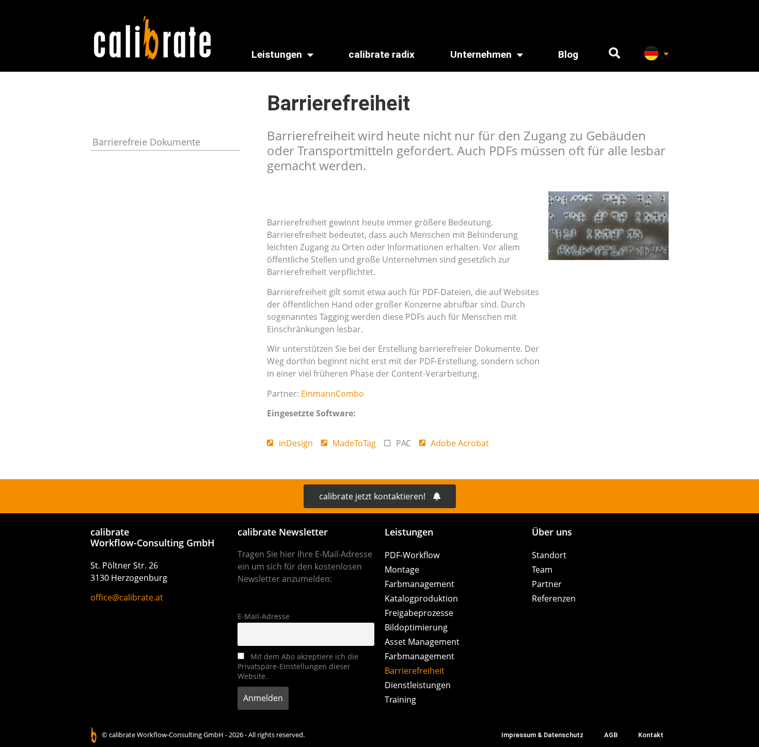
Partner (547, 584)
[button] (614, 53)
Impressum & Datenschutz (542, 735)
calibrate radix (382, 54)
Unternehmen (481, 54)
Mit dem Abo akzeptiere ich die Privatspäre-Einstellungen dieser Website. (298, 666)
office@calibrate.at (126, 597)
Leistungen (276, 54)
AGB (611, 735)
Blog (568, 54)
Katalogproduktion (421, 598)
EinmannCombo (332, 393)
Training (400, 699)
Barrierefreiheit (415, 670)
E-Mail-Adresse (264, 616)
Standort (549, 555)
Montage (402, 569)
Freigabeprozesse (419, 613)
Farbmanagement (419, 584)
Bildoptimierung (416, 627)
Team (542, 569)
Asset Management (422, 641)
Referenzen (554, 598)
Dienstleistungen (418, 685)
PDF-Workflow (412, 555)
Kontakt (650, 735)
